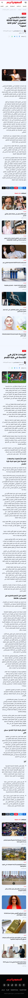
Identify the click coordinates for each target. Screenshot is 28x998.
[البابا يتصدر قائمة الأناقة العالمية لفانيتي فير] (14, 251)
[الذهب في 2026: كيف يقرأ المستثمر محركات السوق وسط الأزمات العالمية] (14, 926)
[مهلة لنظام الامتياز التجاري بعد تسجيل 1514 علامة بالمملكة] (14, 951)
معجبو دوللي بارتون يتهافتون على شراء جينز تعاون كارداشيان (14, 310)
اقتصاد (24, 351)
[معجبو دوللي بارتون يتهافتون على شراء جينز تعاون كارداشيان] (14, 299)
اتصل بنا (7, 990)
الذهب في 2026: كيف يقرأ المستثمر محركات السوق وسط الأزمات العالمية (14, 938)
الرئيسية (25, 6)
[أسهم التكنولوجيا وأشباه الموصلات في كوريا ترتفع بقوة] (14, 853)
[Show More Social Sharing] (9, 36)
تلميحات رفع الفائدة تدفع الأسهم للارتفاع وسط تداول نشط (15, 841)
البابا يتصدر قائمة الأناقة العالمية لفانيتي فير (14, 262)
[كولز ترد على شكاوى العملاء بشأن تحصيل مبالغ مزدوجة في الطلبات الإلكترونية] (14, 227)
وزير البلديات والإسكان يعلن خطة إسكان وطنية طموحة (15, 890)
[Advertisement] (14, 52)
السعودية (12, 6)
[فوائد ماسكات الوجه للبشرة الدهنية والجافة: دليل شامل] (14, 323)
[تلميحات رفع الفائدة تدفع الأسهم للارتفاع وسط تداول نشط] (14, 829)
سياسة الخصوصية (14, 990)
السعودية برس (16, 31)
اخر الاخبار (19, 6)
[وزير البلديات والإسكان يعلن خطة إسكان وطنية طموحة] (14, 878)
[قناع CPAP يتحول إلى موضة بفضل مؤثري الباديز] (14, 203)
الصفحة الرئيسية (23, 990)
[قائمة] (26, 2)
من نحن (3, 990)
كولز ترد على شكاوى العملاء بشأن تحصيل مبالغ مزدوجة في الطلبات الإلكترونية (15, 239)
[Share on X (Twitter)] (17, 36)
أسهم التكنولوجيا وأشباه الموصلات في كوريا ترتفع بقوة (14, 865)
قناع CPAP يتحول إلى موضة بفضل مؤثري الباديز (15, 215)
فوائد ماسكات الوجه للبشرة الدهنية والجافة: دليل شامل (14, 335)
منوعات (24, 13)
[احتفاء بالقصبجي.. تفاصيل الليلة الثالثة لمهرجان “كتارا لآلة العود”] (14, 75)
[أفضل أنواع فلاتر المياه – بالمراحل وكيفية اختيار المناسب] (14, 274)
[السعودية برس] (14, 2)
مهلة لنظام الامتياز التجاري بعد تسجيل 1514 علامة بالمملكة (14, 963)
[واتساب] (12, 36)
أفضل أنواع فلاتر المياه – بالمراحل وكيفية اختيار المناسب (15, 286)
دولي (7, 6)
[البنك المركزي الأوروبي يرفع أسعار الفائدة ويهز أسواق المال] (14, 902)
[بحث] (2, 2)
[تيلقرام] (14, 36)
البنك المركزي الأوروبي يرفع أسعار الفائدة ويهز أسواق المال (15, 914)
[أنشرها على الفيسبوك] (19, 36)
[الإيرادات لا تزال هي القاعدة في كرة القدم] (14, 377)
